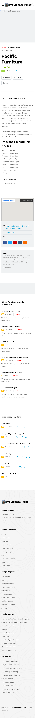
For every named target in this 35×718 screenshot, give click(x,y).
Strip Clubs (5, 538)
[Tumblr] (20, 242)
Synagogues (5, 591)
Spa (2, 555)
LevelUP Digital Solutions (10, 640)
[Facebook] (5, 242)
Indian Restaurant (7, 587)
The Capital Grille (7, 682)
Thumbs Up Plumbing (9, 672)
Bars (3, 562)
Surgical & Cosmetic (8, 643)
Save (7, 83)
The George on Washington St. (12, 668)
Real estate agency (23, 457)
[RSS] (25, 242)
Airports (4, 608)
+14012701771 (11, 232)
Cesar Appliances (7, 633)
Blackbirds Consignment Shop (12, 626)
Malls (3, 580)
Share (18, 77)
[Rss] (18, 703)
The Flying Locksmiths (9, 661)
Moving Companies (8, 604)
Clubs (3, 534)
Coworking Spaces (8, 597)
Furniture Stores (14, 48)
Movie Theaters (7, 601)
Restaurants (5, 566)
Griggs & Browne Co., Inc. (10, 665)
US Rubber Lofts (7, 686)
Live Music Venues (8, 559)
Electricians (5, 577)
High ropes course (25, 467)
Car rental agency (22, 427)
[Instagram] (14, 703)
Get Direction (27, 200)
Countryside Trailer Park (10, 689)
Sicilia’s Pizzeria (7, 679)
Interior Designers (7, 584)
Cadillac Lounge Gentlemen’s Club (14, 622)
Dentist (18, 477)
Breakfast (4, 541)
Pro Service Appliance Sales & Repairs (15, 619)
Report (7, 77)
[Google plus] (15, 242)
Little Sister (5, 636)
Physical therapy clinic (23, 437)
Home (3, 48)
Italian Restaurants (8, 548)
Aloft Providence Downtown (11, 675)
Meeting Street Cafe (8, 650)
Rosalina (4, 629)
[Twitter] (10, 242)
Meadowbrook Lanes (9, 647)
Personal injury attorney (25, 447)
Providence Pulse (19, 708)
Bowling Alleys (6, 552)
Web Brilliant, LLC (7, 693)
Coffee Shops (6, 545)
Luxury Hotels (6, 594)
